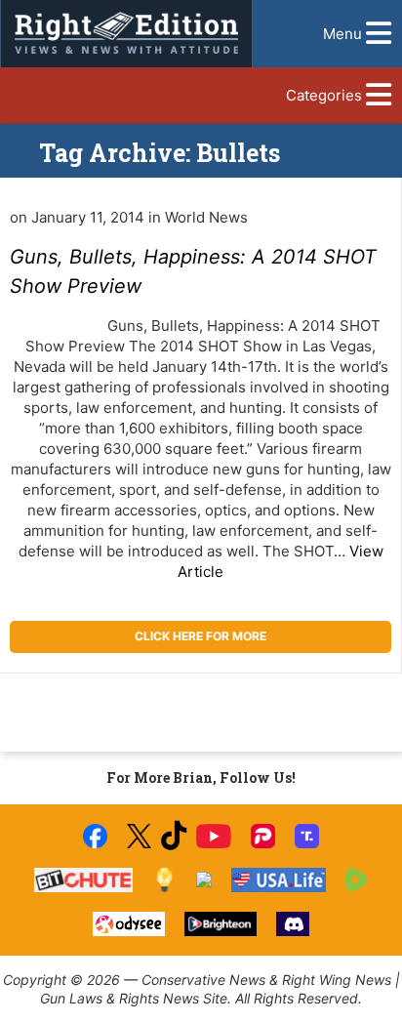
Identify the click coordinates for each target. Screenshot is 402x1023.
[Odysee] (128, 924)
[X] (138, 836)
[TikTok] (173, 836)
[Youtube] (213, 836)
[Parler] (263, 836)
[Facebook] (95, 836)
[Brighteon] (221, 924)
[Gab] (203, 879)
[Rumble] (357, 880)
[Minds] (164, 880)
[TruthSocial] (307, 836)
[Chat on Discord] (292, 924)
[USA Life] (278, 880)
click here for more (200, 636)
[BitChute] (83, 880)
